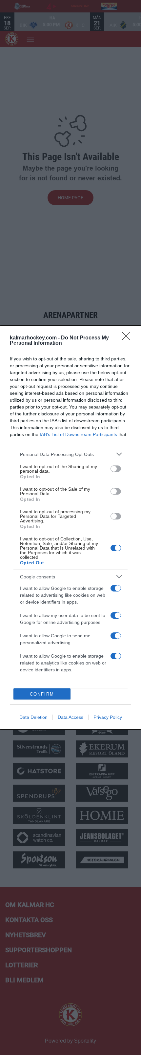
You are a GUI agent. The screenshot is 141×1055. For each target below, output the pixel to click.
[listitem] (70, 454)
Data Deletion (33, 717)
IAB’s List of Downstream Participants (78, 434)
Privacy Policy (107, 717)
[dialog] (70, 527)
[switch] (116, 468)
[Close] (128, 338)
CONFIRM (42, 694)
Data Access (70, 717)
